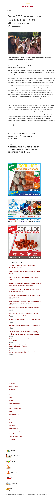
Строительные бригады (15, 431)
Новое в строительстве (15, 408)
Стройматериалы (13, 428)
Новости (11, 411)
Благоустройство (13, 386)
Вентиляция (12, 389)
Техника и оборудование (15, 436)
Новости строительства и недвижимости (14, 494)
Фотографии (12, 439)
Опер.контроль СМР (14, 414)
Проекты (11, 417)
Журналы (11, 400)
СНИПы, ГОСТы (13, 425)
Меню (9, 10)
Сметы (10, 422)
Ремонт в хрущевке (14, 420)
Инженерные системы (15, 403)
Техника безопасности (14, 433)
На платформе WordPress (42, 494)
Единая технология (14, 394)
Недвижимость (13, 406)
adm (16, 30)
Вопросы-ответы (13, 392)
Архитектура (12, 383)
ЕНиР (10, 397)
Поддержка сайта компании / (30, 494)
